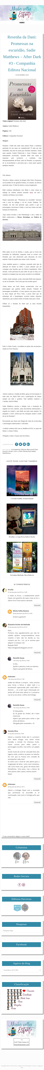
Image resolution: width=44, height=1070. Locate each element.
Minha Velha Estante (21, 611)
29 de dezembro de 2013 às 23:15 (17, 627)
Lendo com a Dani (15, 451)
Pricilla (10, 590)
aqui (31, 192)
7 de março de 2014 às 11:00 (16, 679)
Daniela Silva (13, 731)
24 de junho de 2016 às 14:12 (16, 787)
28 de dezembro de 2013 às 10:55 (22, 613)
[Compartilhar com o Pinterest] (24, 444)
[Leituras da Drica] (26, 863)
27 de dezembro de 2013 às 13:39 (17, 592)
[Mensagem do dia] (17, 863)
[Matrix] (17, 911)
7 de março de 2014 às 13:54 (21, 708)
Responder (37, 605)
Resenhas (27, 451)
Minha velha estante (12, 1066)
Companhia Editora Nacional (22, 449)
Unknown (11, 676)
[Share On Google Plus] (28, 444)
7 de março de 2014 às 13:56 (21, 660)
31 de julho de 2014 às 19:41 (16, 734)
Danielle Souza (18, 658)
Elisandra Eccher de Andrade (19, 624)
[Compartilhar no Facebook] (16, 444)
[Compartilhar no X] (20, 444)
